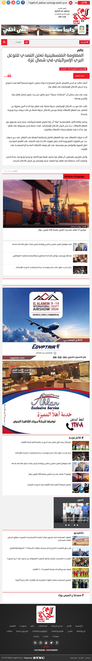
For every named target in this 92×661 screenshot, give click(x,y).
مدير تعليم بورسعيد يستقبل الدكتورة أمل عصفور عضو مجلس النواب (48, 3)
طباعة (6, 76)
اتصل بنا (81, 658)
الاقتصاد (12, 626)
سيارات (36, 636)
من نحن (87, 658)
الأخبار (69, 626)
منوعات (55, 636)
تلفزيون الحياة (22, 631)
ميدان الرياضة (57, 626)
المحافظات (42, 626)
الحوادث (23, 626)
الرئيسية (84, 42)
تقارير (70, 631)
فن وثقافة (81, 631)
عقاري (46, 636)
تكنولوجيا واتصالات (39, 631)
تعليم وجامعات (57, 631)
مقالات (9, 631)
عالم (32, 626)
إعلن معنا (73, 658)
